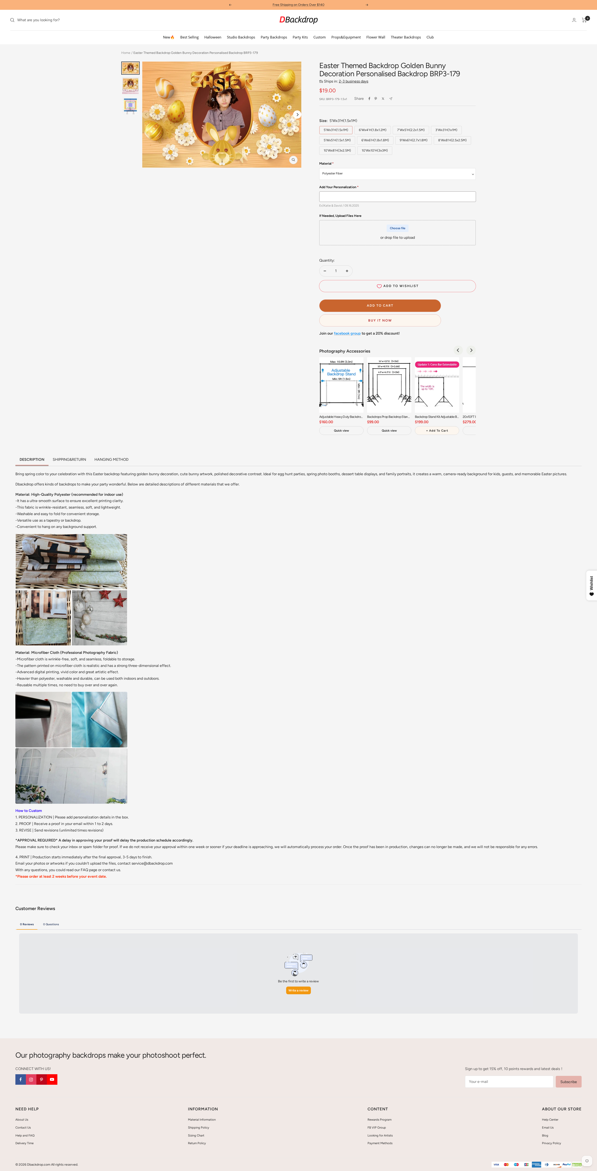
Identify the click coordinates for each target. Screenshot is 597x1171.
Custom (319, 37)
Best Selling (189, 37)
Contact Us (23, 1127)
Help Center (550, 1119)
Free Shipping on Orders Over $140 (298, 5)
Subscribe (568, 1082)
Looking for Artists (380, 1135)
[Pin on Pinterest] (376, 98)
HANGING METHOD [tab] (111, 459)
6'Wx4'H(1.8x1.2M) (372, 130)
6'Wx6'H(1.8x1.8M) (375, 140)
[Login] (574, 20)
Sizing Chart (196, 1135)
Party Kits (300, 37)
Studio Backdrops (241, 37)
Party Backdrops (274, 37)
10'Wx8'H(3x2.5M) (337, 150)
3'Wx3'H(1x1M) (446, 130)
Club (430, 37)
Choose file (397, 228)
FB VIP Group (377, 1127)
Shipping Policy (198, 1127)
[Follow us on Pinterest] (41, 1079)
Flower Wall (375, 37)
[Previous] (458, 350)
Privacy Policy (551, 1143)
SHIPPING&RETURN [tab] (69, 459)
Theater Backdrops (406, 37)
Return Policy (197, 1143)
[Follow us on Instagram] (31, 1079)
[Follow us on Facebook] (20, 1079)
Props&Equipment (346, 37)
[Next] (297, 115)
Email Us (548, 1127)
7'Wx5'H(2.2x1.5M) (411, 130)
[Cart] (584, 20)
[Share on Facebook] (369, 98)
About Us (21, 1119)
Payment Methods (380, 1143)
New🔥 (169, 37)
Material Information (202, 1119)
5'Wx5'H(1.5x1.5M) (337, 140)
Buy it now (380, 320)
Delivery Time (24, 1143)
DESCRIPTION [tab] (32, 459)
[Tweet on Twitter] (383, 98)
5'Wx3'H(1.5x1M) (336, 130)
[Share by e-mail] (390, 98)
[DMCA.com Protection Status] (577, 1165)
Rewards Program (380, 1119)
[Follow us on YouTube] (52, 1079)
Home (125, 53)
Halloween (212, 37)
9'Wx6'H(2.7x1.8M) (413, 140)
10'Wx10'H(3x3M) (375, 150)
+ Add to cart (437, 430)
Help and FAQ (25, 1135)
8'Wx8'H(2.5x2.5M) (452, 140)
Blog (545, 1135)
